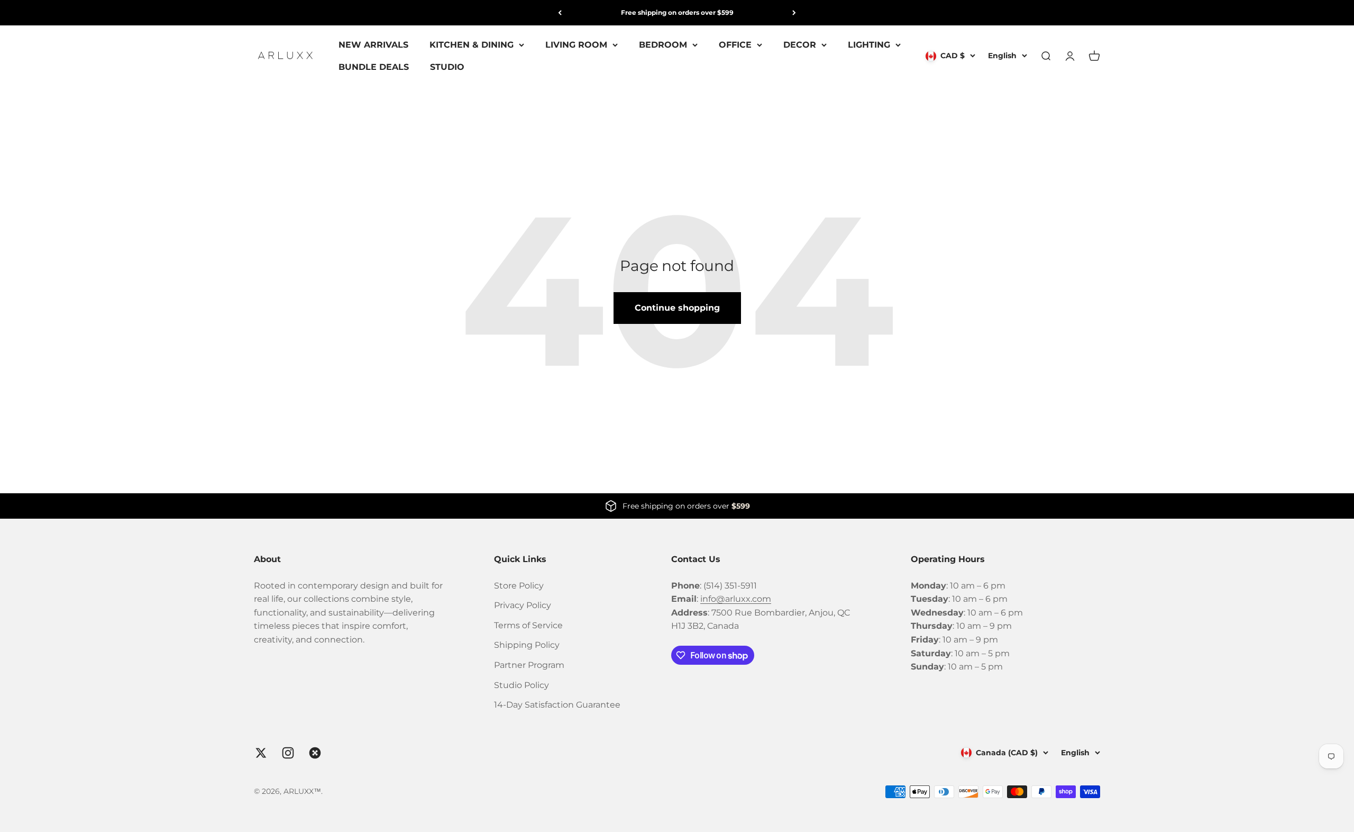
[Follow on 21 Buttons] (315, 753)
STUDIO (447, 67)
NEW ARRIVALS (373, 45)
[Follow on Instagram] (288, 753)
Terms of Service (528, 625)
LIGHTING (869, 45)
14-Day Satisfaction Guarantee (557, 705)
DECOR (799, 45)
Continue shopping (677, 308)
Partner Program (529, 665)
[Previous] (560, 12)
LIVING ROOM (576, 45)
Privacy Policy (522, 605)
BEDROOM (663, 45)
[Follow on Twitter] (261, 753)
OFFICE (735, 45)
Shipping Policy (527, 645)
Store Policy (519, 586)
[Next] (794, 12)
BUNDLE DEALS (373, 67)
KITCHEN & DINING (471, 45)
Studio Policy (521, 685)
